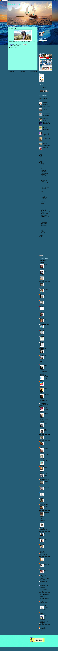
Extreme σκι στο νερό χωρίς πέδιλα (45, 216)
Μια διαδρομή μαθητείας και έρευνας (46, 319)
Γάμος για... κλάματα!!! (45, 118)
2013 (40, 235)
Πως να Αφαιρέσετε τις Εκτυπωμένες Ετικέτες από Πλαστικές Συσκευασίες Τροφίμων (46, 488)
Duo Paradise (42, 179)
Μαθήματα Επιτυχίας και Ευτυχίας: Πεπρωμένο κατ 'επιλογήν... (43, 582)
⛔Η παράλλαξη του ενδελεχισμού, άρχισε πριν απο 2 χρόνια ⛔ (46, 366)
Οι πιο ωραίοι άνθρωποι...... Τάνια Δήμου (46, 468)
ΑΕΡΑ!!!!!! (41, 342)
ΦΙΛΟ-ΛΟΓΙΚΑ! (42, 381)
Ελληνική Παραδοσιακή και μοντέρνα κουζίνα (43, 630)
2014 (40, 162)
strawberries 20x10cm (46, 512)
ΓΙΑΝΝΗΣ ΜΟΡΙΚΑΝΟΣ (43, 550)
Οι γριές (42, 217)
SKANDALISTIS (42, 406)
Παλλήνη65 (41, 623)
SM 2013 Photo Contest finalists (45, 187)
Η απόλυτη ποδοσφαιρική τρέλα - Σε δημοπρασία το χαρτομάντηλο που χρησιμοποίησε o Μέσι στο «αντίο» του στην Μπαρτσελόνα (44, 372)
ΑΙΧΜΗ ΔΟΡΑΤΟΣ (42, 492)
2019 (40, 156)
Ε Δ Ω (13, 42)
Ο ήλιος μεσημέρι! (42, 544)
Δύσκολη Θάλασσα (42, 528)
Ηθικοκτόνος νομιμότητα (43, 198)
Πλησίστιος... (15, 4)
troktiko (41, 361)
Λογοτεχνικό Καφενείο (43, 563)
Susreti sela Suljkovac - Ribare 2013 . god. (46, 506)
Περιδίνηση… (45, 282)
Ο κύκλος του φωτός (43, 169)
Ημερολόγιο (41, 498)
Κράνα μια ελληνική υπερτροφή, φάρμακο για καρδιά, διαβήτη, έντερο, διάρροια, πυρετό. (46, 408)
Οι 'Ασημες (41, 553)
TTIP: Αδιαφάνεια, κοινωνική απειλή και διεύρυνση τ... (45, 212)
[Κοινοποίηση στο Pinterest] (26, 44)
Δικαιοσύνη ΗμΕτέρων (43, 186)
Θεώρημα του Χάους (46, 557)
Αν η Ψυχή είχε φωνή (43, 204)
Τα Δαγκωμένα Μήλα (45, 147)
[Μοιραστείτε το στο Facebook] (25, 44)
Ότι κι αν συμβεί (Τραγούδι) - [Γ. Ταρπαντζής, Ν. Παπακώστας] (45, 296)
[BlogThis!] (24, 44)
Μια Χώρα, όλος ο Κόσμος (44, 222)
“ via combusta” (45, 423)
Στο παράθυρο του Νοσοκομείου (44, 173)
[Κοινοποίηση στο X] (24, 44)
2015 (40, 161)
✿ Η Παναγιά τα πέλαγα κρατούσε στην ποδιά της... (46, 289)
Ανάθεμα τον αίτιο (43, 174)
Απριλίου (42, 230)
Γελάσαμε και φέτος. (46, 435)
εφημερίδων (47, 71)
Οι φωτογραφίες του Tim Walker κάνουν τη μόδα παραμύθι (43, 554)
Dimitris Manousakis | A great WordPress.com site (44, 586)
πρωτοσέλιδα (44, 71)
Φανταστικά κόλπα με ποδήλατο (45, 182)
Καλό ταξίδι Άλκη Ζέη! (46, 394)
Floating (42, 192)
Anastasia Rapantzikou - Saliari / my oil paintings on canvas (44, 511)
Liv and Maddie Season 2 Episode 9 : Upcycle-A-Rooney (44, 551)
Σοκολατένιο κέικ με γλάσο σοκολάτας (46, 570)
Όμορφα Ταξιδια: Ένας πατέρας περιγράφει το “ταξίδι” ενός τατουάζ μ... (44, 529)
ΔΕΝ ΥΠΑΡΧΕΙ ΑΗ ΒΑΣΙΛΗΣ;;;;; (46, 430)
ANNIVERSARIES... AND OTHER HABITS (46, 461)
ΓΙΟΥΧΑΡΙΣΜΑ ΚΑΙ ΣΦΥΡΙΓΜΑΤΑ (44, 621)
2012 (40, 236)
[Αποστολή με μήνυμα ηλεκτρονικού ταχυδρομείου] (23, 44)
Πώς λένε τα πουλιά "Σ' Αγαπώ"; (45, 197)
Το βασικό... (41, 583)
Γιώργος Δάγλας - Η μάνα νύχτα (46, 271)
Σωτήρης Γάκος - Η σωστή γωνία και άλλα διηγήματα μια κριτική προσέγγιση (46, 565)
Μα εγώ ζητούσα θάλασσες (46, 137)
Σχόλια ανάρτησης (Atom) (15, 73)
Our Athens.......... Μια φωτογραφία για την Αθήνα (43, 473)
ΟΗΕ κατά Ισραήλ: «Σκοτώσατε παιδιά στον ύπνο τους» (44, 225)
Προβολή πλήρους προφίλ (46, 33)
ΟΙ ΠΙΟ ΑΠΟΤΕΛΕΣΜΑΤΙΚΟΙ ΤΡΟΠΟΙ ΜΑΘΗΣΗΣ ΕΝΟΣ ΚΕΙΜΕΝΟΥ (44, 519)
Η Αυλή (41, 199)
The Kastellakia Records (43, 306)
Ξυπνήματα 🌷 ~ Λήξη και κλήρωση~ (46, 313)
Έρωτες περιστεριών (46, 276)
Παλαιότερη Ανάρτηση (33, 71)
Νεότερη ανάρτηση (11, 71)
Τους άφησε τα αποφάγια (45, 616)
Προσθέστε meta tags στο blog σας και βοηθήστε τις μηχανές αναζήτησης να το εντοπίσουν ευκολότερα (44, 595)
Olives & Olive (42, 569)
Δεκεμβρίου (42, 163)
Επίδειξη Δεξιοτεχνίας (43, 205)
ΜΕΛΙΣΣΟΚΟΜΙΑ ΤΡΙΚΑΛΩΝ (43, 375)
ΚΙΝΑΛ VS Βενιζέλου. (46, 413)
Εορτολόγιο (44, 250)
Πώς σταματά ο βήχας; (45, 132)
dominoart (41, 486)
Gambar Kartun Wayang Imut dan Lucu (46, 523)
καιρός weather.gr (41, 82)
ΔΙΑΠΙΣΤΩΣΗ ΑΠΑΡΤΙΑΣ (45, 350)
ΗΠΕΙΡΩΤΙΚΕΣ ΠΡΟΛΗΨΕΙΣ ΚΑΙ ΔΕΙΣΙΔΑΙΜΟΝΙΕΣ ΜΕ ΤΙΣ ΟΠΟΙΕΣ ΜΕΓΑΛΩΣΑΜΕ (44, 420)
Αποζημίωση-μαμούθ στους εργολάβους (44, 171)
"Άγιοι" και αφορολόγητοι (44, 180)
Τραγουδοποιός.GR (42, 294)
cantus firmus (42, 318)
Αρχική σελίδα (22, 71)
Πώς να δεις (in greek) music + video (46, 539)
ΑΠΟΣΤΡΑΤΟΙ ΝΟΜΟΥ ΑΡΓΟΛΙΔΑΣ (43, 349)
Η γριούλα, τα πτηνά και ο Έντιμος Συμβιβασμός (46, 127)
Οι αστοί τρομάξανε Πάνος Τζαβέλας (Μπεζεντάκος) (46, 344)
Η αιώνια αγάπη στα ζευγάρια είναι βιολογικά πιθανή (46, 265)
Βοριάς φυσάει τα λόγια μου (44, 170)
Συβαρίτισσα (42, 181)
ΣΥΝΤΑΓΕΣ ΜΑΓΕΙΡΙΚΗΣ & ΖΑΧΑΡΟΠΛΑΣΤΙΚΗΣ (43, 403)
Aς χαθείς (44, 108)
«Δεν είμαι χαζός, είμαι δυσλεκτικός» (45, 102)
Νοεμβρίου (42, 164)
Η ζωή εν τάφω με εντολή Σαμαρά (45, 196)
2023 (40, 154)
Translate (45, 41)
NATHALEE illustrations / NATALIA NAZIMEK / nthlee (43, 460)
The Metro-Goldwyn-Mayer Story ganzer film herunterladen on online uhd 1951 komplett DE (46, 377)
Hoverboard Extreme (43, 209)
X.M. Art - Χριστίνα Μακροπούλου (44, 324)
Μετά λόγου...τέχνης (42, 627)
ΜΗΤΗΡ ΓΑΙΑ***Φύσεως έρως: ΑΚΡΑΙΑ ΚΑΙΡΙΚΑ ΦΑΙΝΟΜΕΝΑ (44, 579)
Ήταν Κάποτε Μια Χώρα (44, 215)
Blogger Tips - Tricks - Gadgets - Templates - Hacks (44, 593)
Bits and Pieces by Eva (43, 628)
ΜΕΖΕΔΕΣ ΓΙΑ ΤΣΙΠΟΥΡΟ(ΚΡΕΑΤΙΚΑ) (44, 404)
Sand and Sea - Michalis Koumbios (46, 481)
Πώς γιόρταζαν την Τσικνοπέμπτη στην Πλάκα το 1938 (46, 475)
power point (18, 45)
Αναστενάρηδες (42, 189)
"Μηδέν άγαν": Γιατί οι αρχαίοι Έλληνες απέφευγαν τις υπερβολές (44, 261)
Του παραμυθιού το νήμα (46, 122)
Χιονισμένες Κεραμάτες (46, 454)
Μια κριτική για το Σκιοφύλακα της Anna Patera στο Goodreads (46, 449)
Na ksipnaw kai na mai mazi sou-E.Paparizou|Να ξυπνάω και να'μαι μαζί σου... (44, 590)
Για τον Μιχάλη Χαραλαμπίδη (45, 337)
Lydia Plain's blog (42, 538)
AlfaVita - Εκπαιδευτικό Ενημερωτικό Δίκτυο (43, 260)
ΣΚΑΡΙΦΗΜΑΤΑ (42, 300)
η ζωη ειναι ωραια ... (43, 312)
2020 (40, 155)
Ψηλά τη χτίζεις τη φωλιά (44, 210)
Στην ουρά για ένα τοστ (43, 188)
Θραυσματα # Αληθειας (43, 355)
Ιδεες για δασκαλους (43, 330)
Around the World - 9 (13, 45)
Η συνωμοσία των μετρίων (44, 223)
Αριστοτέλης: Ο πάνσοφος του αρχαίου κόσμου (44, 201)
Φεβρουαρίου (42, 232)
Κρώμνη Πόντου (42, 336)
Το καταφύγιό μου (42, 466)
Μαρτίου (42, 231)
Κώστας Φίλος (46, 32)
